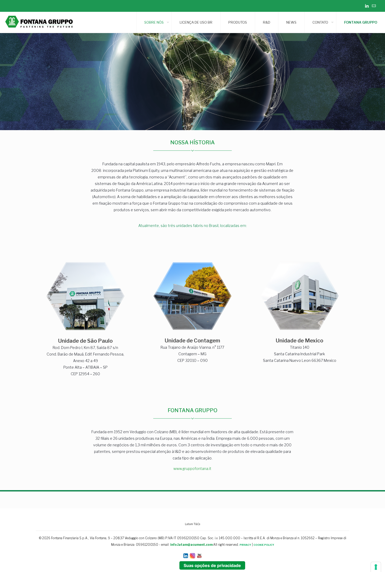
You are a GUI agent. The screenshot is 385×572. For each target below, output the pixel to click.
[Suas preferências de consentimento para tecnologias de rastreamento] (376, 567)
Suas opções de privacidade (212, 565)
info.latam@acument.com (191, 545)
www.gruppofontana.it (192, 468)
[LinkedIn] (367, 6)
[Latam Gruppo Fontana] (40, 22)
